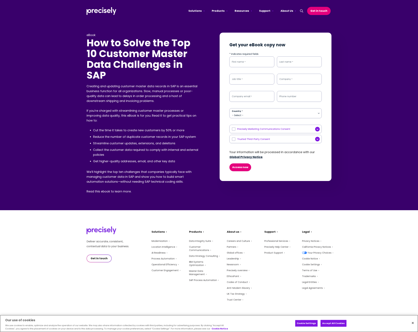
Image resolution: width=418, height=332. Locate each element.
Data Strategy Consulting (203, 256)
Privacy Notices (310, 241)
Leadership (233, 258)
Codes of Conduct (237, 282)
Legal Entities (309, 282)
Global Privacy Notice (246, 157)
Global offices (235, 252)
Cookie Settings (311, 264)
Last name (286, 62)
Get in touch (318, 11)
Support (264, 11)
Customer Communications (199, 248)
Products (218, 11)
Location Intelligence (163, 247)
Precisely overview (237, 270)
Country (237, 111)
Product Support (273, 252)
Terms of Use (309, 270)
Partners (231, 247)
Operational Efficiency (164, 264)
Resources (242, 11)
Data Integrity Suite (200, 241)
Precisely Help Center (276, 247)
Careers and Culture (238, 241)
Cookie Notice (310, 258)
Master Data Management (197, 272)
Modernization (160, 241)
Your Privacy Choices (319, 252)
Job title (237, 79)
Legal (306, 232)
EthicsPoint (233, 276)
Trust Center (234, 299)
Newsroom (233, 264)
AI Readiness (159, 252)
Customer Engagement (165, 270)
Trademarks (309, 276)
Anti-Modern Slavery (238, 288)
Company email (242, 96)
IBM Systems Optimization (196, 263)
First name (239, 62)
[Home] (101, 11)
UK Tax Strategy (236, 293)
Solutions (195, 11)
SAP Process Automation (203, 280)
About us (233, 232)
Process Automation (163, 258)
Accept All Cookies (333, 323)
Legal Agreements (312, 288)
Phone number (287, 96)
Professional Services (276, 241)
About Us (287, 11)
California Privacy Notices (316, 247)
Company (285, 79)
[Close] (412, 323)
